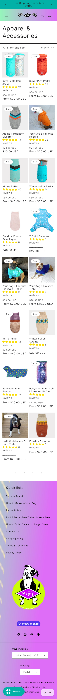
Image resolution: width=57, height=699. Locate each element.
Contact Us (12, 531)
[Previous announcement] (5, 4)
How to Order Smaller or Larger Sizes (27, 524)
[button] (6, 15)
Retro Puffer (9, 338)
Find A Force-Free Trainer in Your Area (28, 517)
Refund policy (31, 682)
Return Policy (13, 510)
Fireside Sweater (39, 441)
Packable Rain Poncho (11, 390)
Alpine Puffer (10, 186)
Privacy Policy (14, 552)
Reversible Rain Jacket (12, 82)
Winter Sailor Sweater (37, 340)
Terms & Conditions (17, 545)
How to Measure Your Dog (21, 503)
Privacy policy (47, 682)
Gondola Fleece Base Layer (12, 237)
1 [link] (15, 472)
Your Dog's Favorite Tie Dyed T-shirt (14, 287)
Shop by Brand (14, 496)
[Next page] (41, 472)
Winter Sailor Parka (41, 186)
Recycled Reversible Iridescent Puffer (42, 390)
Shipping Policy (14, 538)
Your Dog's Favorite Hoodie (41, 135)
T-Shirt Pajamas (39, 236)
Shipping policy (39, 687)
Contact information (30, 692)
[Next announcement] (51, 4)
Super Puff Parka (39, 81)
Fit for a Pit (16, 682)
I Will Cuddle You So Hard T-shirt (14, 443)
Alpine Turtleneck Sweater (13, 135)
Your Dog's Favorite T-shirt (41, 287)
